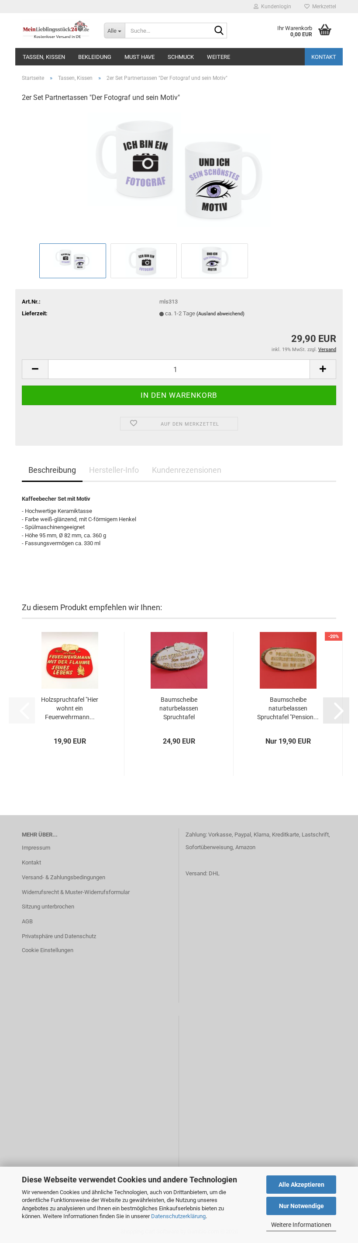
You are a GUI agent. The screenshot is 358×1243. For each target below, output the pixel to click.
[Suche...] (218, 31)
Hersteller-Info (114, 470)
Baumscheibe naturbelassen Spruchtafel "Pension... (288, 708)
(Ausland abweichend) (220, 314)
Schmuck (181, 57)
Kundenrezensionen (186, 470)
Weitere (218, 57)
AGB (27, 921)
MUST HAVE (139, 57)
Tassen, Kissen (44, 57)
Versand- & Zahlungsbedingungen (63, 877)
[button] (35, 369)
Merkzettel (323, 6)
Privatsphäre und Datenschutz (59, 936)
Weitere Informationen (301, 1224)
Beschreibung (52, 470)
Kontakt (323, 57)
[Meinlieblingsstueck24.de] (56, 30)
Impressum (36, 847)
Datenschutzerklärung (178, 1216)
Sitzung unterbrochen (48, 906)
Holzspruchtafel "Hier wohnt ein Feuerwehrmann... (69, 708)
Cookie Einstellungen (47, 950)
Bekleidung (94, 57)
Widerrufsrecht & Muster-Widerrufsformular (76, 892)
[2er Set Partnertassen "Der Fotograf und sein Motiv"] (179, 175)
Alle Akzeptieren (301, 1184)
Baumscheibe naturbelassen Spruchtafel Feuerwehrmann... (179, 708)
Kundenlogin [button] (274, 6)
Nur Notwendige (301, 1205)
